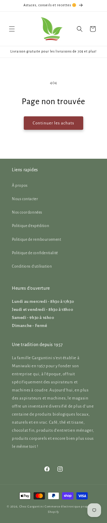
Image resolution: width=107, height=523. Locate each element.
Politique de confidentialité (35, 253)
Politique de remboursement (36, 239)
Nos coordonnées (27, 212)
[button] (11, 29)
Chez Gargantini (31, 506)
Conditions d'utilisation (32, 266)
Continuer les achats (53, 123)
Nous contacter (25, 199)
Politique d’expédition (30, 226)
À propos (20, 185)
